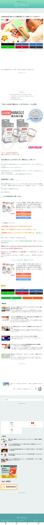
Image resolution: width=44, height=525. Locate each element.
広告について (22, 520)
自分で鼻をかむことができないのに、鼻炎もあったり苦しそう (23, 96)
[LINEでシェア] (8, 47)
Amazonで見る (23, 215)
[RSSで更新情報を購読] (32, 298)
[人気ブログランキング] (8, 481)
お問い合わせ (36, 520)
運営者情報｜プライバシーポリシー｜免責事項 (8, 521)
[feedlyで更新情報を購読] (11, 298)
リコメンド (3, 285)
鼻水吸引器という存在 (16, 97)
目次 (20, 92)
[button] (36, 47)
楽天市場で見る (23, 212)
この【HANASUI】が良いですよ (16, 99)
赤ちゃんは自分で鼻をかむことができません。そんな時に (21, 94)
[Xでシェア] (8, 44)
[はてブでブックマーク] (36, 44)
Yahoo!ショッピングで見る (23, 217)
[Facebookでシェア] (22, 44)
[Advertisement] (22, 59)
